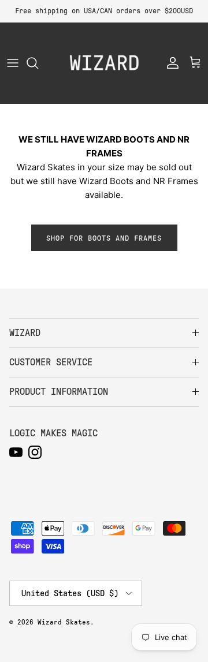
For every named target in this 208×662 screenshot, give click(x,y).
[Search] (38, 63)
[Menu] (12, 63)
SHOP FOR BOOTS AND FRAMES (104, 238)
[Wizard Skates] (104, 63)
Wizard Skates (64, 622)
